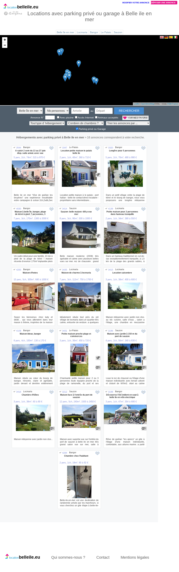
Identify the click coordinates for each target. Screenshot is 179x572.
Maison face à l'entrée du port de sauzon (76, 396)
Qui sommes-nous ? (68, 557)
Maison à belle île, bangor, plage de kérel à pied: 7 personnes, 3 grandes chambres (30, 214)
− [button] (5, 45)
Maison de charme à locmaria (76, 273)
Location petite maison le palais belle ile (76, 151)
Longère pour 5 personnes (122, 150)
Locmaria (82, 32)
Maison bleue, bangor (30, 334)
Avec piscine (67, 117)
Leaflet (136, 104)
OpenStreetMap (147, 104)
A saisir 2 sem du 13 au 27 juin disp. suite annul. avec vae (30, 151)
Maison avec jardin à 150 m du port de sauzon (122, 335)
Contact (102, 557)
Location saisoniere (122, 273)
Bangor (94, 32)
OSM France (172, 104)
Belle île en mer (65, 32)
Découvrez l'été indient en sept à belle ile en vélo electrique (122, 396)
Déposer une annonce (163, 3)
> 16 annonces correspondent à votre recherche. (115, 137)
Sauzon (118, 32)
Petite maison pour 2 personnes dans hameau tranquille (122, 212)
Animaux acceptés (108, 117)
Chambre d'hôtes (30, 395)
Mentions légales (135, 557)
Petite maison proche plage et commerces (76, 335)
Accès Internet (86, 117)
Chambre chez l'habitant (76, 456)
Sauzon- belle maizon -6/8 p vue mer (76, 212)
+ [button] (5, 40)
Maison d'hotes (30, 273)
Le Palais (106, 32)
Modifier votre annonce (135, 3)
